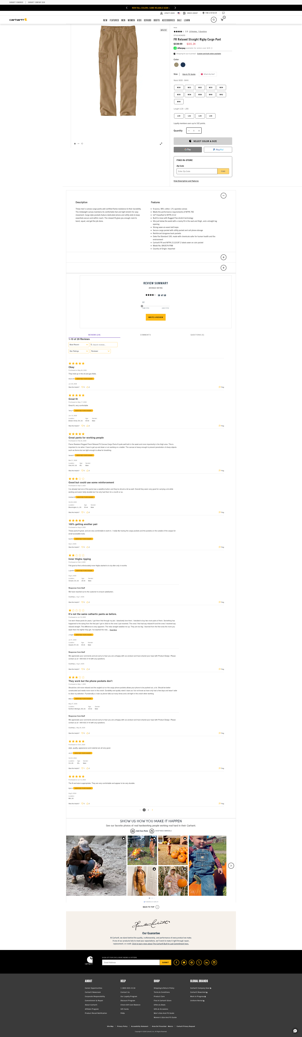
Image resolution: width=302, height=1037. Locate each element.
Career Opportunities (93, 988)
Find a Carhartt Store (162, 1000)
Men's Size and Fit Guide (164, 1013)
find (223, 171)
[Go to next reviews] (152, 809)
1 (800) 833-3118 (128, 988)
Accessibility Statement (139, 1026)
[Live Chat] (223, 13)
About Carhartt (91, 1005)
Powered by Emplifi (151, 901)
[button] (118, 71)
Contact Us (125, 992)
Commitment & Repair (94, 1000)
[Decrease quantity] (189, 130)
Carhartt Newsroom (93, 992)
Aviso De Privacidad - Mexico (162, 1026)
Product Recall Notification (96, 1013)
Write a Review (155, 317)
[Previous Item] (120, 7)
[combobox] (79, 344)
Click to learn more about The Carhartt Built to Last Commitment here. (160, 943)
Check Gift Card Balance (130, 1005)
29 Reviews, (193, 31)
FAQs (123, 1013)
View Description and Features (186, 181)
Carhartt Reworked (16, 2)
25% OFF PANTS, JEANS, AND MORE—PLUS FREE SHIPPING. (151, 7)
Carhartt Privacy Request (186, 1026)
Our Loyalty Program (129, 996)
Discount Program (128, 1000)
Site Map (110, 1026)
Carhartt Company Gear (36, 2)
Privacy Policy (122, 1026)
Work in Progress (197, 996)
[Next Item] (182, 7)
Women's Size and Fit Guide (165, 1017)
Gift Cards (125, 1009)
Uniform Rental (196, 1000)
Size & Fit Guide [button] (188, 74)
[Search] (213, 20)
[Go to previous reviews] (140, 809)
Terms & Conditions (162, 992)
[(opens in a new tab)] (175, 962)
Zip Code (180, 166)
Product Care (159, 996)
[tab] (94, 335)
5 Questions (202, 31)
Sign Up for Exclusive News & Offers (119, 957)
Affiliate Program (92, 1009)
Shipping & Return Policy (164, 988)
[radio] (176, 64)
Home (175, 27)
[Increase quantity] (199, 130)
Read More (113, 630)
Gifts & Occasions (161, 1009)
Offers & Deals (159, 1005)
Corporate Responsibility (95, 996)
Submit (165, 962)
